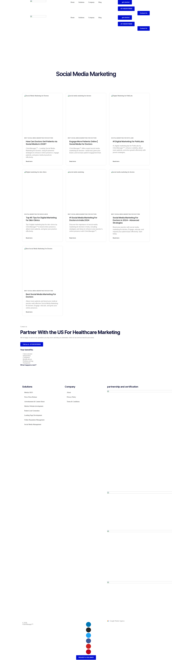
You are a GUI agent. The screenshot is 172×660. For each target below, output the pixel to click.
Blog (100, 2)
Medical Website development (33, 406)
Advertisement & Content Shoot (34, 401)
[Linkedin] (88, 624)
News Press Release (30, 397)
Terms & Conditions (73, 401)
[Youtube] (88, 646)
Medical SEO (28, 392)
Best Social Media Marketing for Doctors (38, 138)
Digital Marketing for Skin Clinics (36, 214)
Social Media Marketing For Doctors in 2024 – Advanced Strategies (126, 220)
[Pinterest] (88, 651)
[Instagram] (88, 629)
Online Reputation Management (34, 420)
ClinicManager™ (27, 624)
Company (91, 2)
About (69, 392)
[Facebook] (88, 640)
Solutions (81, 2)
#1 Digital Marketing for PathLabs (128, 141)
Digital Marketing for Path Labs (122, 138)
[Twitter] (88, 635)
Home (72, 2)
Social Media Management (32, 424)
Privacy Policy (71, 397)
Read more (29, 161)
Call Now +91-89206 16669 (128, 32)
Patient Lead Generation (32, 411)
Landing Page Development (33, 415)
